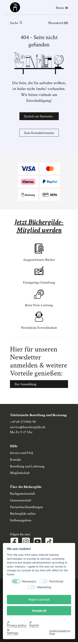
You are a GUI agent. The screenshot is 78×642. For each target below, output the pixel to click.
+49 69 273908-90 (23, 422)
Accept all (39, 610)
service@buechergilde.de (27, 427)
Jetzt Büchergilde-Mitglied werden (39, 226)
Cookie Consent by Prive (59, 632)
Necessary (29, 581)
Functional (56, 581)
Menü (60, 8)
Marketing (44, 587)
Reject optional (39, 599)
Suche (14, 23)
